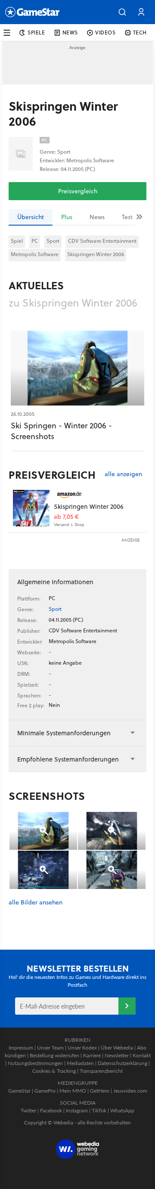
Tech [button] (140, 32)
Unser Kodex (82, 1047)
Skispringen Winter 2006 (95, 254)
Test (127, 217)
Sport (52, 241)
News (97, 217)
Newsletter (117, 1055)
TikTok (99, 1110)
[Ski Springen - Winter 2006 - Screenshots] (77, 368)
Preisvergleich (77, 191)
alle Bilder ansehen (35, 902)
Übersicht (30, 217)
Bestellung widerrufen (54, 1055)
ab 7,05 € (66, 517)
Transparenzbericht (101, 1070)
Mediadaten (80, 1063)
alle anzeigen (123, 474)
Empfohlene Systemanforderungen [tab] (68, 759)
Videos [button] (105, 32)
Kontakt (142, 1055)
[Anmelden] (127, 1006)
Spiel (17, 241)
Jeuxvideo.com (130, 1090)
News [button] (70, 32)
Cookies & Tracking (54, 1070)
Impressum (21, 1047)
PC (34, 241)
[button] (122, 12)
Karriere (92, 1055)
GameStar (19, 1090)
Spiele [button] (36, 32)
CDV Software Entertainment (102, 241)
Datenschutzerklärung (122, 1063)
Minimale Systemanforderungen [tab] (64, 732)
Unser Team (50, 1047)
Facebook (51, 1110)
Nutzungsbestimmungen (35, 1063)
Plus (66, 217)
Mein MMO (72, 1090)
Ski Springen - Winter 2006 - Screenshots (61, 431)
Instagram (77, 1110)
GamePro (45, 1090)
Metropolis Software (35, 254)
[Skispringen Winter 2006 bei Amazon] (31, 508)
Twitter (28, 1110)
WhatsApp (122, 1110)
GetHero (99, 1090)
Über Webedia (117, 1047)
